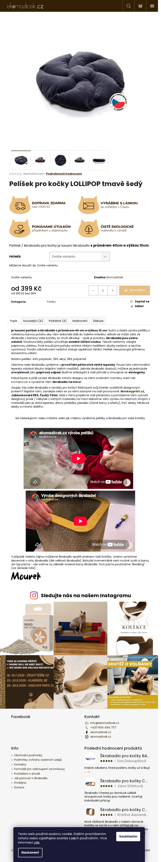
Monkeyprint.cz (132, 391)
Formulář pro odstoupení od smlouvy (39, 769)
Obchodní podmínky (28, 755)
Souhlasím (128, 836)
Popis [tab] (13, 321)
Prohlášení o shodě (27, 774)
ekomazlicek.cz (100, 732)
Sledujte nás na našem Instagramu (86, 595)
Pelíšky (51, 302)
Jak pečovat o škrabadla (30, 778)
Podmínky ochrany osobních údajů (38, 760)
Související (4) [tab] (33, 321)
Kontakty (20, 764)
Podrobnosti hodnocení (64, 174)
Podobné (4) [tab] (58, 321)
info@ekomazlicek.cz (104, 723)
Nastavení (30, 852)
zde (36, 842)
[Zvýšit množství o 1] (112, 290)
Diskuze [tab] (98, 321)
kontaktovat (19, 382)
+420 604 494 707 (103, 727)
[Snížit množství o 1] (93, 290)
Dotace (19, 787)
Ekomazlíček (114, 277)
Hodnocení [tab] (79, 321)
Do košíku (137, 290)
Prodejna (20, 783)
